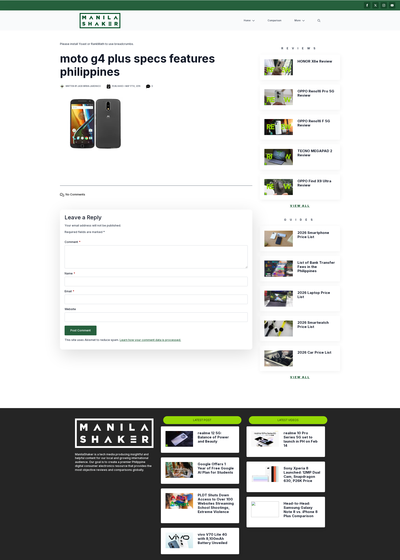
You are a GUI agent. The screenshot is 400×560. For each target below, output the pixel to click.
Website (70, 309)
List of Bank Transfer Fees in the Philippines (316, 267)
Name (70, 273)
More (297, 20)
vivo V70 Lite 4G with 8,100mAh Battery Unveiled (212, 538)
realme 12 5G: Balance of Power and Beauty (213, 437)
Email (69, 291)
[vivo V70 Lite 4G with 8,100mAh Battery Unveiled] (179, 541)
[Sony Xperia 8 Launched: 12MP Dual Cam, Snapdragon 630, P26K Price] (265, 477)
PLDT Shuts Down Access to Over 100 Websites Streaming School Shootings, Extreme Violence (216, 503)
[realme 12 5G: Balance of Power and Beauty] (179, 439)
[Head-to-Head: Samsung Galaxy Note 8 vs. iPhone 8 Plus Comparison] (265, 512)
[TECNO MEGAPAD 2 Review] (278, 157)
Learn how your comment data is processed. (150, 340)
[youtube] (392, 5)
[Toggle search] (319, 21)
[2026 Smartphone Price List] (278, 239)
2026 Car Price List (314, 352)
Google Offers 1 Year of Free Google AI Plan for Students (216, 468)
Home (247, 20)
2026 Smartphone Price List (313, 235)
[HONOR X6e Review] (278, 67)
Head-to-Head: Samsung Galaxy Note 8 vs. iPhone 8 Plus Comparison (301, 509)
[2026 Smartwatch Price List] (278, 329)
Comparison (274, 20)
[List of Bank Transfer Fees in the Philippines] (278, 269)
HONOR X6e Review (314, 61)
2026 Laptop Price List (313, 295)
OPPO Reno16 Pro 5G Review (315, 93)
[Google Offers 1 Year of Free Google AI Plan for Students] (179, 470)
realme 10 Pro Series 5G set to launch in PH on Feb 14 (301, 439)
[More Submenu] (304, 21)
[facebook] (367, 5)
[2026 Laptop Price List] (278, 299)
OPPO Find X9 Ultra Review (314, 183)
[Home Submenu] (254, 21)
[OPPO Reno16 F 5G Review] (278, 127)
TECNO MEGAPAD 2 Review (314, 153)
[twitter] (375, 5)
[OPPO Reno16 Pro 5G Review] (278, 97)
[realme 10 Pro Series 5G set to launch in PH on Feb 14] (265, 441)
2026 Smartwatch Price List (313, 325)
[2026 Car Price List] (278, 358)
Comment (73, 242)
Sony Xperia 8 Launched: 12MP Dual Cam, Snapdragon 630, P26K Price (302, 474)
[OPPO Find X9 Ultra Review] (278, 187)
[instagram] (384, 5)
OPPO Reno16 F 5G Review (313, 123)
